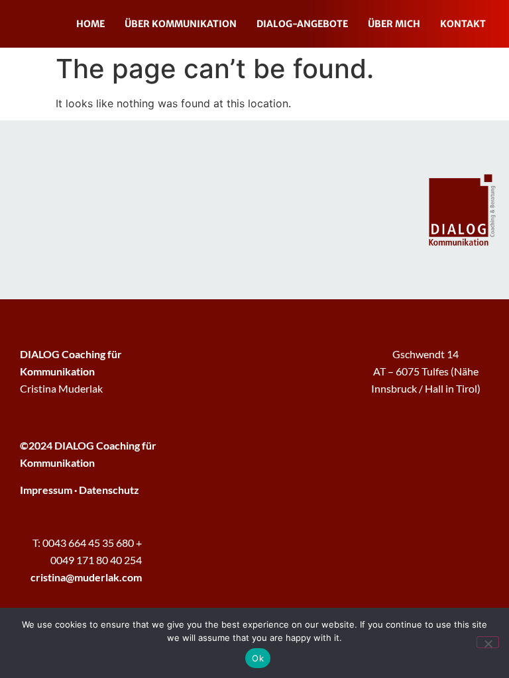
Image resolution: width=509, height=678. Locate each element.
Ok (258, 658)
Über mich (394, 24)
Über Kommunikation (181, 24)
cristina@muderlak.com (86, 577)
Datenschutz (109, 489)
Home (90, 24)
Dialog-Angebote (302, 24)
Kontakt (463, 24)
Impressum (46, 489)
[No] (488, 642)
